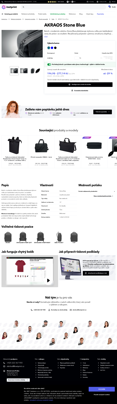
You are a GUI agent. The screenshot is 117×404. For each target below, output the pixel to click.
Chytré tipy (89, 14)
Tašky (53, 19)
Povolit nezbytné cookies (102, 394)
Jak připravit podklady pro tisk (97, 273)
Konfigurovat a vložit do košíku (81, 84)
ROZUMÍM (101, 389)
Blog (80, 14)
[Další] (38, 71)
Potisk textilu (42, 14)
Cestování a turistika (30, 19)
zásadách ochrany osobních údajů (41, 400)
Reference (72, 14)
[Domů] (11, 7)
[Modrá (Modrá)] (52, 47)
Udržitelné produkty (57, 14)
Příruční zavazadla (43, 19)
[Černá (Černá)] (55, 47)
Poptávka (100, 14)
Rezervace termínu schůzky (16, 380)
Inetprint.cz (4, 19)
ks (50, 58)
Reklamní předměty (28, 14)
